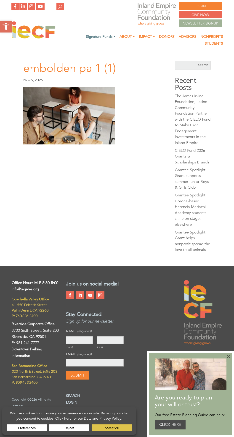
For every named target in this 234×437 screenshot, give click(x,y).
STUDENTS (214, 44)
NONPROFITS (211, 37)
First (69, 347)
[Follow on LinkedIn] (80, 295)
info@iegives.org (25, 289)
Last (100, 347)
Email (79, 354)
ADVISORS (187, 37)
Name (79, 331)
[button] (6, 27)
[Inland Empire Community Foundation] (34, 37)
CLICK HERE (170, 424)
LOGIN (200, 6)
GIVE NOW (200, 15)
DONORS (167, 37)
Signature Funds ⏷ (100, 37)
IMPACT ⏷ (147, 37)
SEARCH (73, 396)
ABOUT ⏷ (127, 37)
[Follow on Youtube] (90, 295)
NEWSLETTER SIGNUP (200, 23)
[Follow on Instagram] (100, 295)
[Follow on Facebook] (70, 295)
